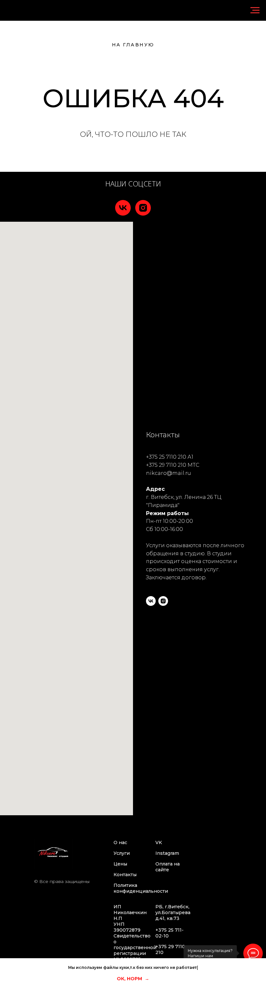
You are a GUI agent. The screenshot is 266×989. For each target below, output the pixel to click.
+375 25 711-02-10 (169, 933)
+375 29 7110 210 (166, 465)
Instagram (167, 853)
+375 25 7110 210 (166, 457)
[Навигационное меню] (255, 10)
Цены (120, 864)
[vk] (123, 208)
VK (158, 842)
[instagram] (143, 208)
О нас (120, 842)
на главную (133, 45)
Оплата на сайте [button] (167, 867)
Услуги (122, 853)
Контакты (125, 874)
